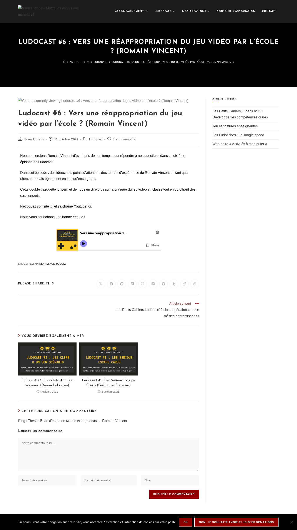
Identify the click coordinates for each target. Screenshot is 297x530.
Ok (186, 522)
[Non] (291, 522)
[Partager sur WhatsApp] (194, 283)
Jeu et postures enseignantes (235, 126)
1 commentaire (124, 139)
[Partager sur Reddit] (163, 283)
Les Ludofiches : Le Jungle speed (238, 135)
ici (51, 206)
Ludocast (96, 139)
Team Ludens (34, 139)
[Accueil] (64, 62)
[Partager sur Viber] (142, 283)
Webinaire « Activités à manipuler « (240, 144)
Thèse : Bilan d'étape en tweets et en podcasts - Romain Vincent (77, 421)
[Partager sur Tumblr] (174, 283)
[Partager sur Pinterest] (121, 283)
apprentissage (45, 264)
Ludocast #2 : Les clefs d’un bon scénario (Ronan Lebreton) (47, 383)
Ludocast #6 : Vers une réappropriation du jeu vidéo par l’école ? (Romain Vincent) (173, 62)
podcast (62, 264)
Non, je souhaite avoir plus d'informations (236, 522)
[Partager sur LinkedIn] (132, 283)
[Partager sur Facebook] (111, 283)
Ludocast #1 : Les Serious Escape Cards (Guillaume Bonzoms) (108, 383)
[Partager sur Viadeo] (184, 283)
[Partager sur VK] (153, 283)
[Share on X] (101, 283)
